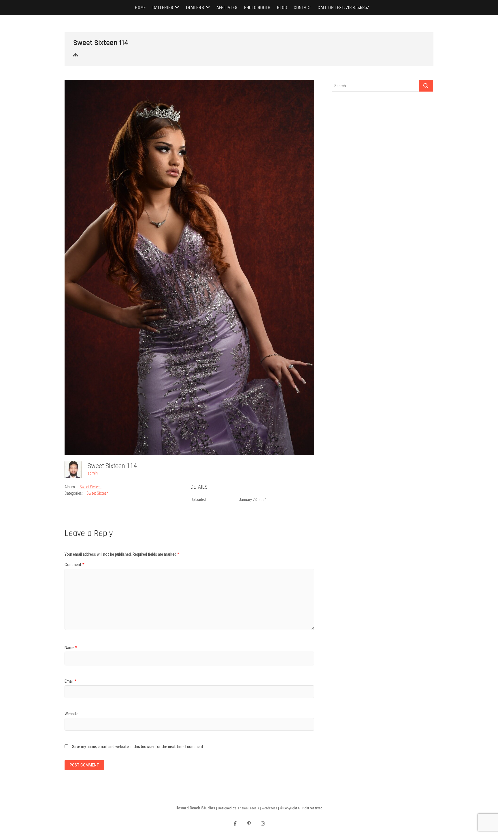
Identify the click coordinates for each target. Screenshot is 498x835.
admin (93, 473)
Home (140, 8)
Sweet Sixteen (90, 487)
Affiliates (226, 8)
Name (71, 647)
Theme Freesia (248, 808)
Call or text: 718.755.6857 (343, 8)
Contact (302, 8)
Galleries (162, 8)
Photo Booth (257, 8)
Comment (74, 564)
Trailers (195, 8)
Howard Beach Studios (195, 808)
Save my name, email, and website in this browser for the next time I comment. (138, 746)
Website (71, 713)
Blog (282, 8)
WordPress (269, 808)
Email (70, 681)
